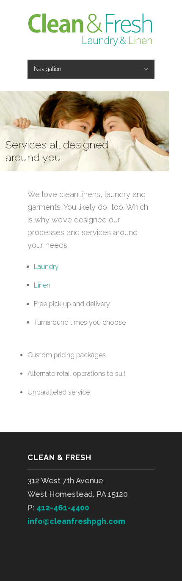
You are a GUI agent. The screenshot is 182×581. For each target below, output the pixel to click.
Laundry (46, 267)
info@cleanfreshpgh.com (76, 521)
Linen (42, 285)
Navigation (47, 69)
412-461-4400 (62, 507)
